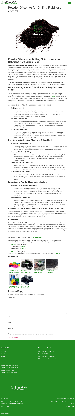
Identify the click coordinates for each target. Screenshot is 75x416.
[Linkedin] (19, 387)
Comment (11, 297)
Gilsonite (13, 244)
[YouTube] (25, 387)
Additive (23, 248)
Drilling (24, 250)
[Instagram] (12, 387)
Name (10, 316)
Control (23, 246)
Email (10, 322)
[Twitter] (22, 387)
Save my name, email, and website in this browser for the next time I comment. (31, 334)
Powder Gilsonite (38, 237)
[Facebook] (15, 387)
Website (10, 328)
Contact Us (57, 253)
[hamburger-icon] (69, 3)
